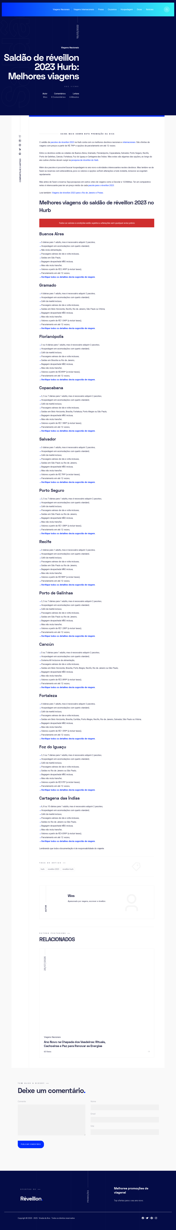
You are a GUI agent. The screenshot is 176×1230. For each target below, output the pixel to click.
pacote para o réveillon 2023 (101, 185)
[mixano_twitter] (147, 1218)
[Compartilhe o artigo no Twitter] (20, 149)
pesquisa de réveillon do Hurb (84, 160)
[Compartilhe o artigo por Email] (20, 136)
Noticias (149, 9)
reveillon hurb (67, 869)
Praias (101, 9)
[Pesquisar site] (167, 9)
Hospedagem (127, 9)
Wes (45, 97)
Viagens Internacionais (84, 9)
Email (93, 1114)
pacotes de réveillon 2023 (62, 142)
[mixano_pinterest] (152, 1218)
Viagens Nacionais (61, 9)
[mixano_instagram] (156, 1218)
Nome (93, 1101)
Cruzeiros (112, 9)
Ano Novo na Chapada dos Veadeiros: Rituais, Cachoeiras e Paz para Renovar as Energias (75, 1044)
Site (92, 1126)
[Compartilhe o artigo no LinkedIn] (20, 141)
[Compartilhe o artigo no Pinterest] (20, 145)
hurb (42, 869)
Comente (22, 1101)
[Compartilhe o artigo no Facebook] (20, 154)
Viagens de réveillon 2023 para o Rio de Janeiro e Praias (77, 193)
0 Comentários (58, 97)
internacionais (129, 142)
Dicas (139, 9)
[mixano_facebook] (143, 1218)
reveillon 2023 (53, 869)
